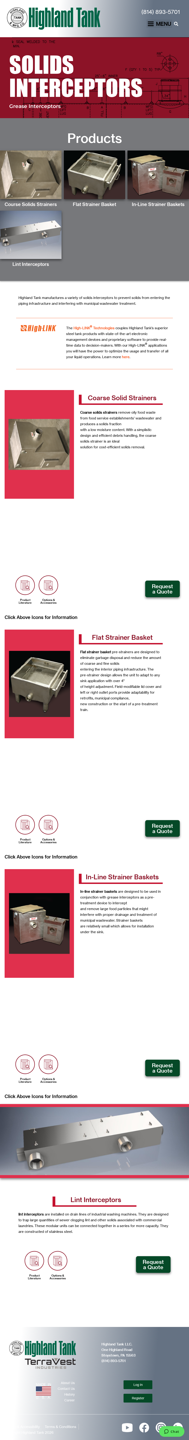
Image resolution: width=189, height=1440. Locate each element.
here (126, 357)
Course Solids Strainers (31, 204)
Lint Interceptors (30, 264)
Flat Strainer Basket (94, 204)
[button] (159, 23)
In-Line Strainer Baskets (158, 204)
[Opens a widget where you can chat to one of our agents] (171, 1432)
